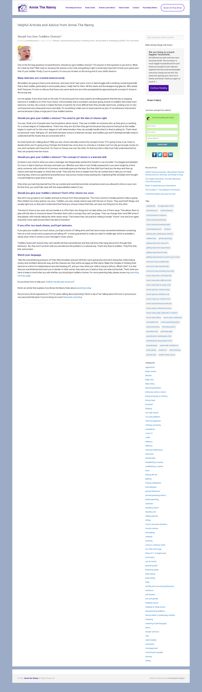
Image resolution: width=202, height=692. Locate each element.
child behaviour (166, 211)
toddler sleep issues (167, 355)
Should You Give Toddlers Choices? (39, 36)
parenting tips (151, 345)
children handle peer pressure (59, 282)
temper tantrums (152, 632)
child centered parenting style (158, 225)
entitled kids (151, 238)
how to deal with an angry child (158, 285)
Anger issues (150, 371)
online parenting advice (170, 322)
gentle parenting (165, 238)
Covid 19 (148, 433)
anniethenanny (32, 41)
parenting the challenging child (158, 336)
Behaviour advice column (155, 392)
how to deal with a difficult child (158, 280)
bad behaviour (152, 211)
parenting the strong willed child (159, 341)
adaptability (150, 206)
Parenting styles (152, 570)
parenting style (166, 331)
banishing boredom (153, 388)
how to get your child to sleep (158, 290)
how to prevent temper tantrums (159, 304)
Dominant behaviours (154, 450)
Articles (56, 41)
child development (153, 229)
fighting (148, 479)
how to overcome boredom (156, 524)
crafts (147, 437)
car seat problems (152, 417)
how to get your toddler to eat (157, 294)
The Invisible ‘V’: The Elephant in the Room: (162, 190)
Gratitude (149, 504)
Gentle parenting (152, 499)
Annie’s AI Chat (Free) (172, 7)
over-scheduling (152, 327)
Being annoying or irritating (156, 396)
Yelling (148, 661)
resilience (163, 350)
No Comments (133, 41)
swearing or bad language (156, 623)
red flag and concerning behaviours (159, 586)
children (167, 229)
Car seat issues (151, 413)
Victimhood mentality (154, 652)
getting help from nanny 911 (157, 243)
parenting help (152, 331)
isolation (148, 537)
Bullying (148, 409)
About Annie (124, 8)
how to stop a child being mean (158, 308)
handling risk (150, 512)
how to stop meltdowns (173, 318)
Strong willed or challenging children (111, 41)
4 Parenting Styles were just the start (160, 194)
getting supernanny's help (156, 252)
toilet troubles (151, 640)
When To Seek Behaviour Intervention (160, 186)
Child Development (153, 421)
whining (148, 657)
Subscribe (162, 144)
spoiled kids (151, 355)
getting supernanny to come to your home (163, 257)
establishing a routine (154, 462)
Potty (147, 582)
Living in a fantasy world (155, 545)
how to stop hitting (153, 318)
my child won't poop (153, 549)
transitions (149, 644)
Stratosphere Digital (176, 678)
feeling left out (151, 475)
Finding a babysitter (153, 483)
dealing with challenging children (159, 234)
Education (149, 454)
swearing (149, 619)
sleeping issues (151, 603)
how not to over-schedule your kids (160, 271)
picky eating (151, 350)
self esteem (150, 595)
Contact (136, 8)
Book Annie (90, 8)
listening (148, 541)
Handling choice (88, 41)
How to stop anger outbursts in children (161, 313)
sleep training (174, 350)
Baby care (149, 380)
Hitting (148, 520)
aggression (150, 367)
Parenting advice (168, 327)
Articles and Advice (107, 8)
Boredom (149, 404)
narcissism (150, 557)
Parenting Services (74, 8)
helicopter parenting (72, 297)
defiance (148, 442)
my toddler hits (152, 322)
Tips (147, 636)
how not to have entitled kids (157, 262)
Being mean (150, 400)
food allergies (151, 487)
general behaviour (152, 491)
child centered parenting (156, 220)
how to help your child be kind (158, 299)
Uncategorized (151, 648)
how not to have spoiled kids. (157, 266)
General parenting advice (70, 41)
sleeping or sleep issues (155, 607)
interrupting (150, 533)
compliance (150, 429)
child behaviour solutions (156, 215)
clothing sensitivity (153, 425)
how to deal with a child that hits (158, 276)
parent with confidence (169, 345)
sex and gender (151, 599)
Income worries (151, 528)
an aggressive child (165, 206)
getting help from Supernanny (158, 248)
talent (147, 628)
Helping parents (151, 516)
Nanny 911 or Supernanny (155, 553)
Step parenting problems (155, 611)
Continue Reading (158, 88)
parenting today (83, 288)
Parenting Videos (150, 8)
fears (147, 471)
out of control (150, 561)
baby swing (149, 384)
